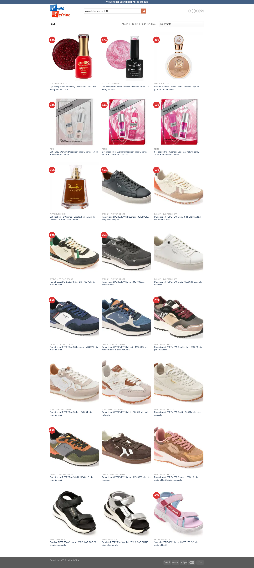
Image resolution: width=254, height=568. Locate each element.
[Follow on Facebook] (190, 11)
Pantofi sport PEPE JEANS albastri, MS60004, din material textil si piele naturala (125, 348)
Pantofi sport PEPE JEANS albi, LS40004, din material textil (71, 413)
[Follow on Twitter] (196, 11)
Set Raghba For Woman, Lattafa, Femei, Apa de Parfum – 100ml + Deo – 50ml (72, 218)
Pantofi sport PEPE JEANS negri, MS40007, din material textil (124, 283)
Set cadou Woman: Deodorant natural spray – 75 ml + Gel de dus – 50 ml (74, 153)
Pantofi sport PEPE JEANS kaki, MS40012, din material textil (71, 478)
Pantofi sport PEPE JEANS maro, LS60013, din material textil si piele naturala (176, 478)
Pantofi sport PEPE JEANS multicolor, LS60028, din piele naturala (178, 348)
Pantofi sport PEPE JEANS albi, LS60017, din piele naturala (125, 413)
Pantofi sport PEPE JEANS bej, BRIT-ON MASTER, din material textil (178, 218)
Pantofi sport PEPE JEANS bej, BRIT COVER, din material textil (73, 283)
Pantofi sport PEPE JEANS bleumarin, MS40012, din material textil (74, 348)
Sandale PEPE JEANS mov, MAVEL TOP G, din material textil (176, 543)
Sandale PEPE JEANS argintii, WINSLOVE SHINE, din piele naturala (125, 543)
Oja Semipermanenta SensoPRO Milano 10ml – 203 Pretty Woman (126, 88)
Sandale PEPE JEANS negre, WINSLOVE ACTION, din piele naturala (73, 543)
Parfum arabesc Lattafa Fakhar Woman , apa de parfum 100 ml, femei (176, 88)
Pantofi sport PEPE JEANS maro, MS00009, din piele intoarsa (126, 478)
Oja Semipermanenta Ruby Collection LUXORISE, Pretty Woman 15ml (73, 88)
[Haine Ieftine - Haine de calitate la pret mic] (64, 11)
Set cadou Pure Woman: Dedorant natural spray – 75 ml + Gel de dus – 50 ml (177, 153)
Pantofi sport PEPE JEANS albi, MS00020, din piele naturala (178, 283)
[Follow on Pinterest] (201, 11)
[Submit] (143, 11)
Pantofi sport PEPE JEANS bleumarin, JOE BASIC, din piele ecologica (125, 218)
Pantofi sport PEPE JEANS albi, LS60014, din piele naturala (177, 413)
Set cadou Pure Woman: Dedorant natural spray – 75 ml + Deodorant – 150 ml (125, 153)
